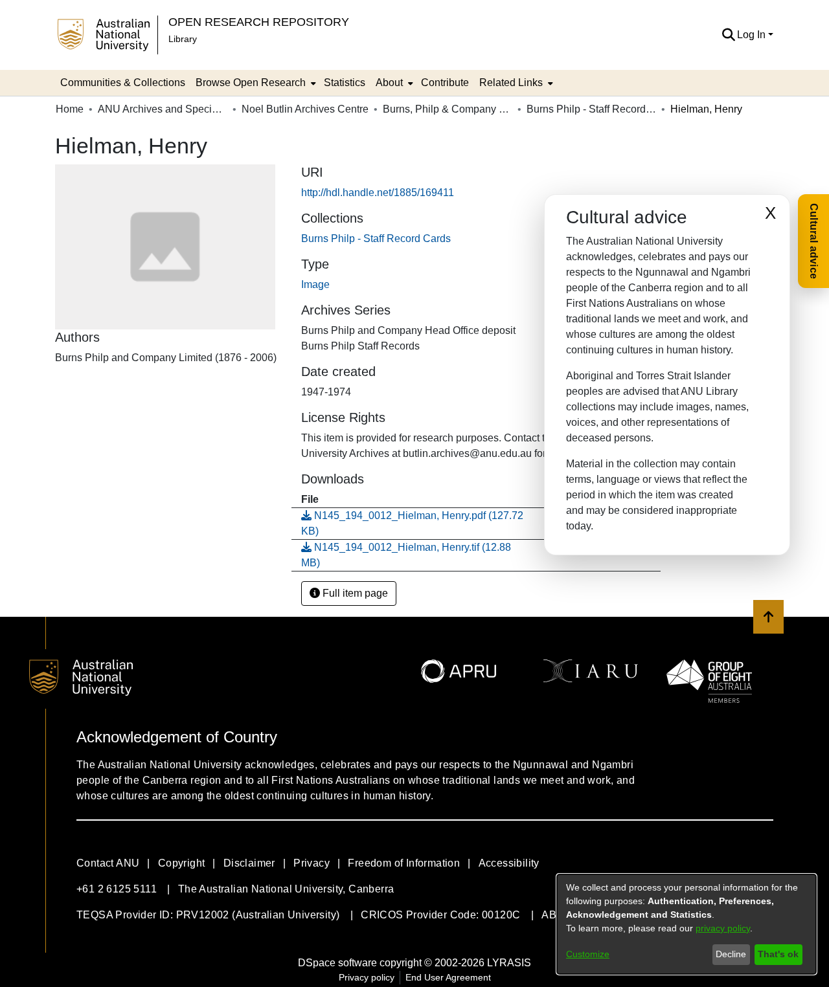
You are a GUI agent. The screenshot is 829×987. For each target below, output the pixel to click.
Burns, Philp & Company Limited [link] (447, 109)
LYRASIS (509, 962)
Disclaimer (249, 863)
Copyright (181, 863)
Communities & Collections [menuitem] (122, 82)
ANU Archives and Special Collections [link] (162, 109)
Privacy (311, 863)
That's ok (778, 954)
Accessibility (509, 863)
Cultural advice (813, 241)
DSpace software (337, 962)
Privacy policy (366, 977)
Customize (587, 954)
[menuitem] (254, 83)
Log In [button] (752, 34)
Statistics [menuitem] (344, 82)
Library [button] (182, 39)
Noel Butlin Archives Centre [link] (305, 109)
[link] (376, 238)
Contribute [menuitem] (445, 82)
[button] (728, 35)
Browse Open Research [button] (251, 82)
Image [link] (315, 284)
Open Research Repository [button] (258, 21)
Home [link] (70, 109)
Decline (731, 954)
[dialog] (686, 924)
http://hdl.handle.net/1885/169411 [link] (377, 192)
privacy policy (723, 928)
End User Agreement (448, 977)
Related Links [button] (511, 82)
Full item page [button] (354, 593)
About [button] (389, 82)
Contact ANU (107, 863)
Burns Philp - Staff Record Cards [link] (591, 109)
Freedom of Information (404, 863)
